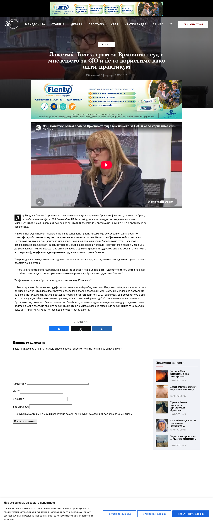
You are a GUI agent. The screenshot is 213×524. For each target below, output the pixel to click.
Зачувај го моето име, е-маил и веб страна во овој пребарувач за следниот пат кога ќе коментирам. (74, 414)
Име (16, 391)
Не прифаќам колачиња (154, 514)
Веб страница (21, 406)
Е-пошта (18, 398)
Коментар (19, 383)
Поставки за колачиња (119, 514)
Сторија (106, 45)
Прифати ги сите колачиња (191, 514)
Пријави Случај (193, 24)
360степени (92, 75)
